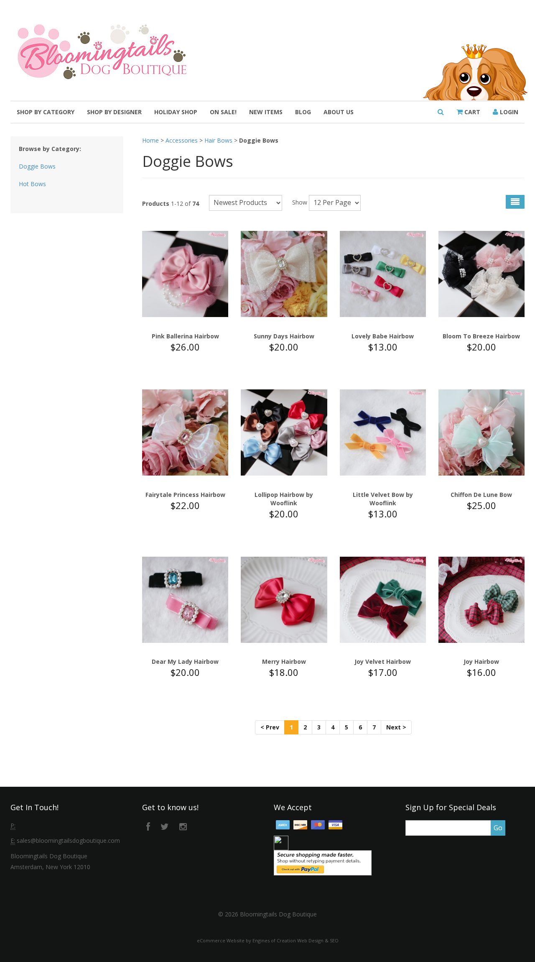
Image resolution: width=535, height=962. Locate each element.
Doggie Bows (37, 166)
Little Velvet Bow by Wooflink (383, 499)
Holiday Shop (175, 112)
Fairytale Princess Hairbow (185, 495)
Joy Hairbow (481, 661)
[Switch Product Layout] (515, 202)
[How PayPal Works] (323, 862)
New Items (266, 112)
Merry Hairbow (284, 661)
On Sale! (223, 112)
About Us (339, 112)
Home (150, 140)
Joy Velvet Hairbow (382, 661)
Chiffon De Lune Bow (481, 495)
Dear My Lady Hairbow (185, 661)
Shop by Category (45, 112)
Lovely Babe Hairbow (383, 336)
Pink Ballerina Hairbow (185, 336)
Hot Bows (32, 184)
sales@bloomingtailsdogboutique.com (68, 840)
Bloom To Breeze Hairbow (481, 336)
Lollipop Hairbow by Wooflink (284, 499)
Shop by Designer (114, 112)
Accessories (182, 140)
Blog (303, 112)
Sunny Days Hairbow (284, 336)
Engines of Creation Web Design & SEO (295, 940)
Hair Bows (218, 140)
